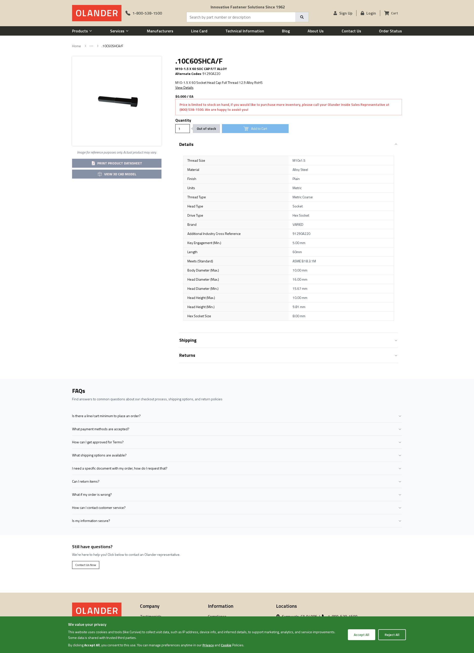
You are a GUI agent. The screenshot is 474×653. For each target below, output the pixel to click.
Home (76, 46)
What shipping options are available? (99, 455)
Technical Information (244, 31)
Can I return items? (85, 481)
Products (80, 31)
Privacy (208, 645)
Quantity (183, 120)
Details (186, 144)
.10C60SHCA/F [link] (112, 46)
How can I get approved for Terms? (98, 442)
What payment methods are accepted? (100, 428)
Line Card (199, 31)
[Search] (302, 17)
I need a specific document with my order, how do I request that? (119, 468)
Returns (187, 355)
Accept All (361, 634)
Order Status (390, 31)
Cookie (226, 645)
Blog (286, 31)
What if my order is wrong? (92, 494)
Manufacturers (160, 31)
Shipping (188, 340)
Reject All (392, 634)
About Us (316, 31)
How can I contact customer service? (99, 507)
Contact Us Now (85, 565)
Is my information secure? (91, 520)
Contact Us (351, 31)
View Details (184, 87)
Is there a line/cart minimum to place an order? (106, 415)
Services (117, 31)
